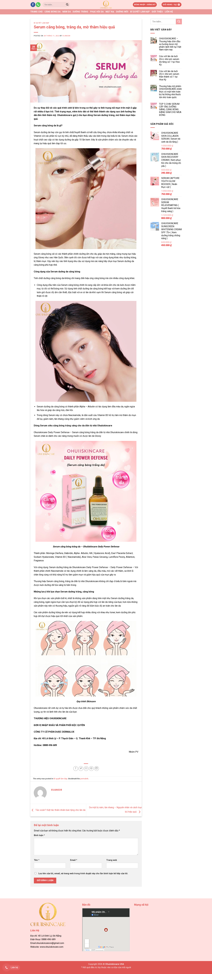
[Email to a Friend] (86, 768)
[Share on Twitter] (80, 768)
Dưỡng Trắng (80, 12)
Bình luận (39, 835)
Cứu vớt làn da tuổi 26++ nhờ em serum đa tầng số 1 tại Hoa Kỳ (169, 60)
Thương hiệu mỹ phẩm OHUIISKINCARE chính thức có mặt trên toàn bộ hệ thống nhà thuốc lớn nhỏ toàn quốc (170, 92)
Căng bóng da (52, 12)
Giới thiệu (157, 12)
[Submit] (67, 4)
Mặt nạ (110, 12)
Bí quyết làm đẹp (140, 12)
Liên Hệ (169, 12)
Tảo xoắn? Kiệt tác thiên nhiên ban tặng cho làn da (60, 810)
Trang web (111, 860)
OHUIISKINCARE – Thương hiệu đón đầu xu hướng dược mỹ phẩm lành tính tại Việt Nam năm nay (170, 44)
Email (73, 860)
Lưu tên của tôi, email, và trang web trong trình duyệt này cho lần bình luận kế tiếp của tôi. (83, 873)
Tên (36, 860)
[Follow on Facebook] (33, 4)
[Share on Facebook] (75, 768)
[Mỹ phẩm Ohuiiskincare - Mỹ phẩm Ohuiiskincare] (106, 5)
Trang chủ (36, 12)
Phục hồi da (97, 12)
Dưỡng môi (122, 12)
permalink (84, 779)
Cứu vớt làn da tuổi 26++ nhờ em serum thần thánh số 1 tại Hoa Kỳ (169, 75)
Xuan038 (66, 36)
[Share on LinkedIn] (96, 768)
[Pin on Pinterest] (91, 768)
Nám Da (66, 12)
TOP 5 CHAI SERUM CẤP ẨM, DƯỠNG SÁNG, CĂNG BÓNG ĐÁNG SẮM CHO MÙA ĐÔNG (170, 109)
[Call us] (38, 4)
